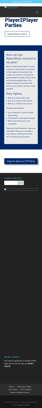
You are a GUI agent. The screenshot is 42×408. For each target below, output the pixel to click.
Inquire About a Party (17, 33)
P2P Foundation (25, 389)
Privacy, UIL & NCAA (24, 387)
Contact (12, 387)
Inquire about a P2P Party (21, 161)
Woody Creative (24, 405)
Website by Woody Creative (19, 392)
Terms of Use (13, 389)
